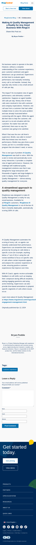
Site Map (17, 533)
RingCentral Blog (10, 18)
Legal (4, 530)
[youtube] (17, 527)
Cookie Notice (17, 530)
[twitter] (8, 527)
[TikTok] (25, 527)
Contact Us (24, 533)
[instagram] (21, 527)
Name (3, 408)
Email (3, 414)
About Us (6, 507)
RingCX (7, 203)
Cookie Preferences (8, 533)
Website (4, 419)
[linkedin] (4, 527)
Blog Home (24, 3)
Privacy (9, 530)
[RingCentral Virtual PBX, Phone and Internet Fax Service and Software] (7, 3)
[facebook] (12, 527)
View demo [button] (10, 468)
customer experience (9, 369)
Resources (7, 502)
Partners (6, 490)
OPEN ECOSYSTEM (9, 496)
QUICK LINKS (7, 513)
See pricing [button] (10, 461)
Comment (6, 388)
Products (7, 484)
